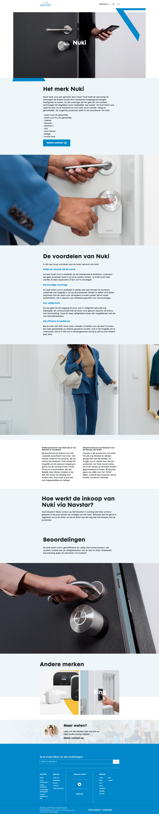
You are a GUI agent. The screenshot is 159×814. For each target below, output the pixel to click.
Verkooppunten (58, 788)
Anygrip (102, 791)
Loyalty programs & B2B (44, 796)
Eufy (100, 783)
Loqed (110, 780)
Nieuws (55, 783)
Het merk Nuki (63, 89)
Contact (55, 785)
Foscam (102, 793)
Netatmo (102, 788)
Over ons (56, 778)
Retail (41, 778)
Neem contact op (57, 143)
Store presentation (44, 781)
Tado (59, 692)
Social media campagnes (44, 790)
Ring (99, 692)
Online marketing (43, 786)
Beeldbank (56, 780)
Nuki (109, 778)
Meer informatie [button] (54, 812)
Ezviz (101, 785)
